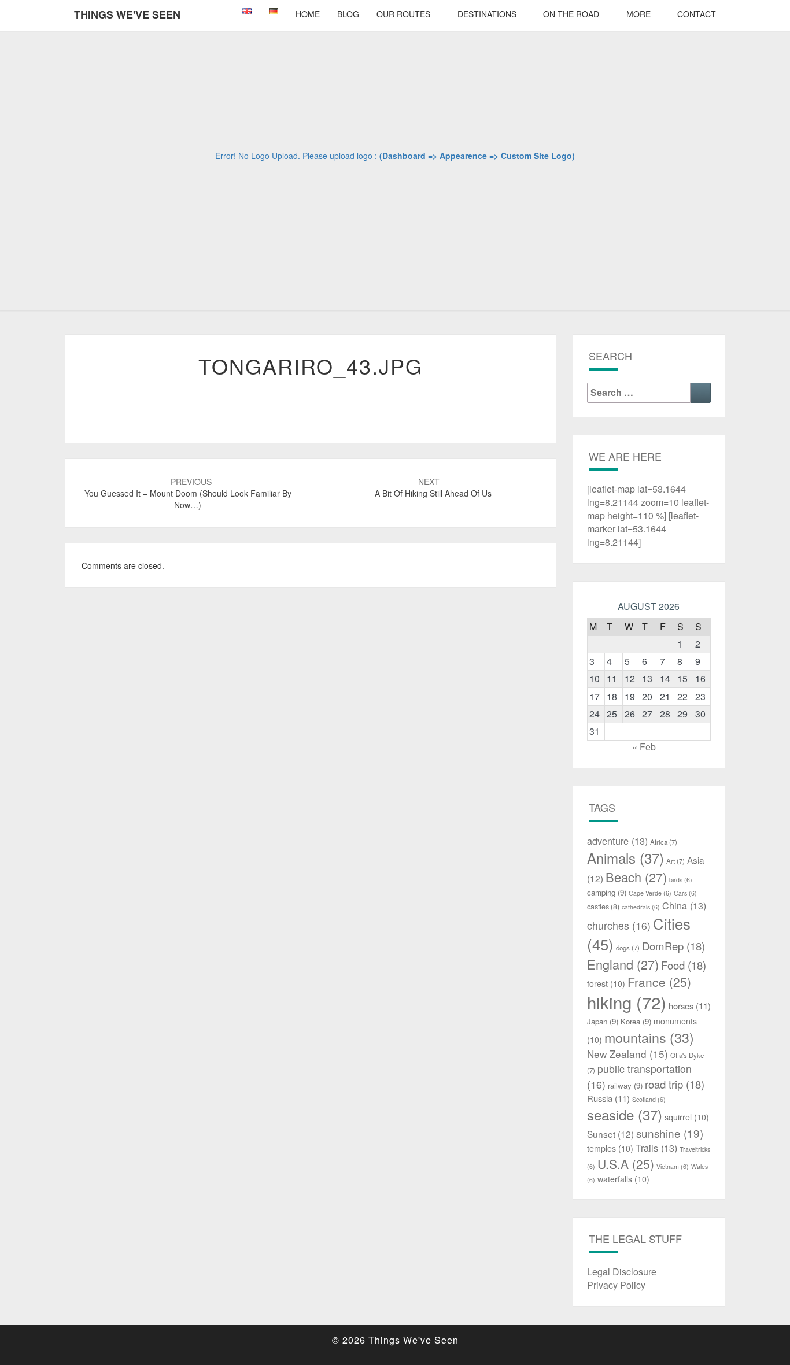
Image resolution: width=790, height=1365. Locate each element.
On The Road (571, 14)
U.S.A (625, 1163)
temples (610, 1148)
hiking (626, 1002)
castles (603, 906)
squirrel (687, 1117)
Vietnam (672, 1166)
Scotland (649, 1099)
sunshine (669, 1133)
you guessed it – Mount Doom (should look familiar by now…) (187, 493)
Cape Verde (650, 893)
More (638, 14)
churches (619, 925)
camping (606, 892)
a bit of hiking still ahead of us (433, 487)
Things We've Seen (127, 14)
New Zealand (627, 1053)
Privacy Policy (616, 1285)
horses (690, 1006)
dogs (628, 947)
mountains (649, 1037)
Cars (685, 893)
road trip (674, 1084)
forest (606, 983)
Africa (663, 841)
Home (308, 14)
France (659, 981)
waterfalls (623, 1179)
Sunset (610, 1133)
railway (625, 1085)
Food (683, 964)
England (623, 964)
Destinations (486, 14)
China (684, 905)
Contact (696, 14)
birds (680, 879)
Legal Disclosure (621, 1271)
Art (675, 860)
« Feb (644, 746)
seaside (624, 1114)
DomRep (673, 945)
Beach (636, 877)
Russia (608, 1098)
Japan (602, 1021)
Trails (656, 1148)
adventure (617, 841)
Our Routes (403, 14)
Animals (625, 858)
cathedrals (641, 906)
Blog (348, 14)
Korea (636, 1021)
